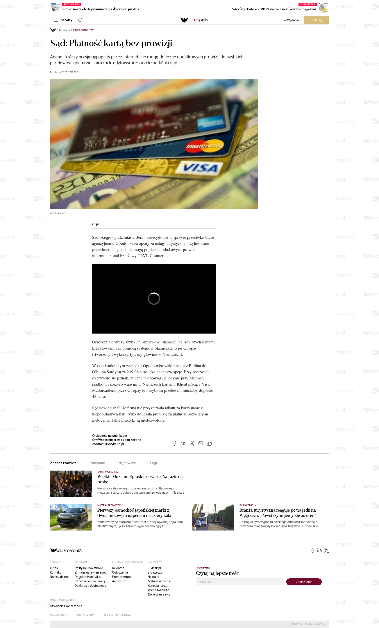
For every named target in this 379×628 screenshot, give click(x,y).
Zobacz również (63, 463)
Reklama (118, 568)
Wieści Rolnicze (158, 590)
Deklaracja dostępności (91, 585)
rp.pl (95, 224)
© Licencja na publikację (109, 435)
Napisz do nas (59, 577)
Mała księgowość (160, 581)
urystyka (201, 20)
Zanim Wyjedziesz (108, 472)
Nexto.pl (153, 577)
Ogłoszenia (120, 572)
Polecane (97, 463)
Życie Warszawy (159, 594)
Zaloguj (316, 20)
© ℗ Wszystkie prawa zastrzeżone (116, 440)
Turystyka (64, 30)
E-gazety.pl (155, 572)
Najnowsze (127, 463)
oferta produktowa (117, 615)
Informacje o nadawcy (90, 581)
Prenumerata (121, 577)
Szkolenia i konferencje (66, 606)
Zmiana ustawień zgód (91, 572)
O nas (54, 568)
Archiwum (119, 581)
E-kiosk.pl (154, 568)
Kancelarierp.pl (158, 585)
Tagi (153, 463)
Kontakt (55, 572)
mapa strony (58, 615)
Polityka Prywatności (89, 568)
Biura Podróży (83, 30)
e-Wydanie (291, 20)
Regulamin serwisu (88, 577)
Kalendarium (85, 615)
